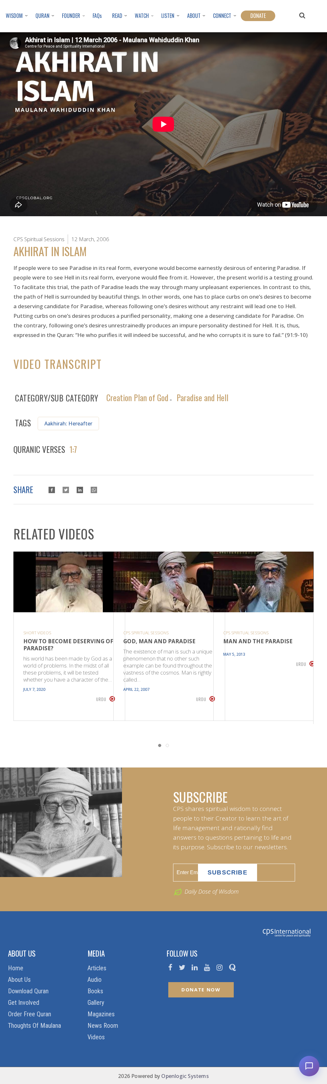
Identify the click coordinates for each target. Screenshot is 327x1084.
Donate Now (201, 989)
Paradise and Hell (202, 397)
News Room (103, 1025)
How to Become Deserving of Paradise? (68, 645)
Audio (95, 979)
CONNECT (222, 15)
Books (96, 991)
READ (117, 15)
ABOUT (194, 15)
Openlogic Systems (185, 1076)
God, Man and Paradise (159, 641)
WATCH (142, 15)
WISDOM (14, 15)
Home (16, 968)
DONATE (258, 15)
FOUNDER (71, 15)
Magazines (102, 1014)
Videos (97, 1037)
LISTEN (167, 15)
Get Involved (24, 1002)
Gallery (96, 1002)
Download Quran (29, 991)
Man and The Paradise (258, 641)
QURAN (42, 15)
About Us (20, 979)
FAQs (97, 15)
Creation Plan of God (137, 397)
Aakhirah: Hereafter (68, 423)
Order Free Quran (30, 1014)
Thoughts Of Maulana (35, 1025)
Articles (97, 968)
